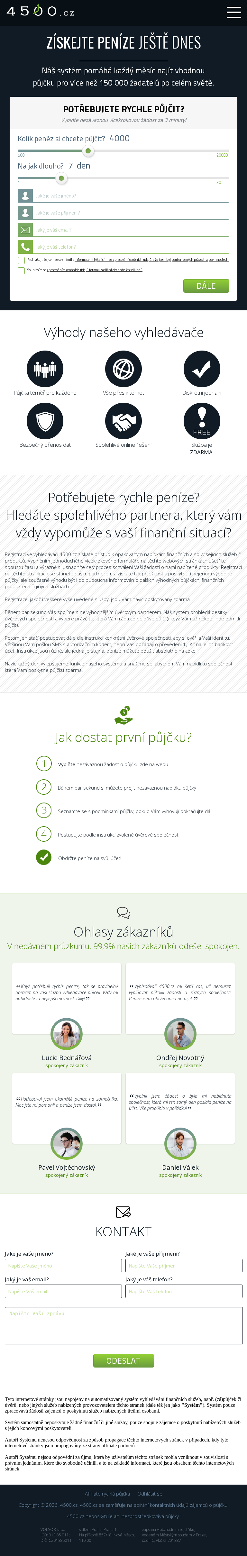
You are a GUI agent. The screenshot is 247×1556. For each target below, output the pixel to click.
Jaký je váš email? (27, 1279)
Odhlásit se (149, 1493)
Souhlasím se (84, 269)
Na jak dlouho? (54, 165)
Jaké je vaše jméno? (29, 1253)
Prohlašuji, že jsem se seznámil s (128, 259)
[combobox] (123, 230)
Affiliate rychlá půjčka (107, 1493)
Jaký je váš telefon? (149, 1279)
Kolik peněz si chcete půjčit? (62, 138)
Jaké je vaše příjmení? (152, 1253)
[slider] (89, 151)
